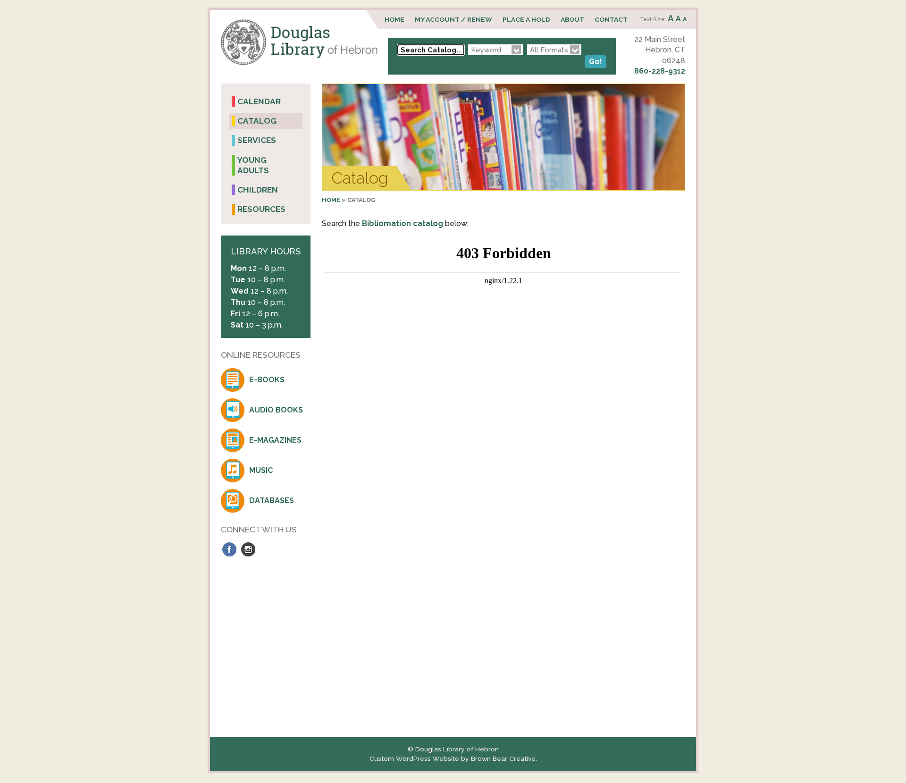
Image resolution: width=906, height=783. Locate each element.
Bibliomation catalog (402, 223)
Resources (261, 209)
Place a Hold (526, 19)
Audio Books (276, 409)
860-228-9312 (659, 71)
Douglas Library (299, 42)
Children (257, 189)
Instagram (248, 549)
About (572, 19)
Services (256, 140)
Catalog (257, 121)
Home (394, 19)
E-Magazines (275, 440)
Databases (271, 500)
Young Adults (253, 165)
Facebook (229, 549)
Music (261, 470)
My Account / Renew (453, 19)
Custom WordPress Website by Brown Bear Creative (452, 758)
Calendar (259, 101)
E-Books (267, 379)
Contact (611, 19)
